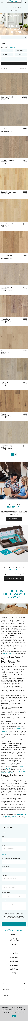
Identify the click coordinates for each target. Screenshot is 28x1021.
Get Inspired (6, 989)
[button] (21, 2)
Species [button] (20, 54)
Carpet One (3, 15)
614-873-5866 (14, 10)
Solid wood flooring (18, 728)
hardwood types (15, 739)
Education (6, 995)
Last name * (4, 845)
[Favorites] (23, 2)
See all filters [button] (13, 63)
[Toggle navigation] (2, 2)
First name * (4, 836)
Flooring (10, 15)
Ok (14, 1016)
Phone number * (5, 866)
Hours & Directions (14, 940)
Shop (4, 983)
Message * (4, 900)
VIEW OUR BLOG (13, 518)
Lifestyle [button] (20, 50)
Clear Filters (13, 47)
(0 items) (25, 2)
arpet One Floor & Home (9, 653)
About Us (5, 1001)
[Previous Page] (10, 454)
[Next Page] (18, 454)
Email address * (5, 875)
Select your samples (12, 578)
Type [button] (6, 50)
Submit (14, 924)
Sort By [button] (22, 68)
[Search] (26, 37)
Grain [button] (13, 59)
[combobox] (13, 37)
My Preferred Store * (6, 892)
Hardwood (16, 15)
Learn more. (5, 1014)
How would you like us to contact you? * (11, 858)
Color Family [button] (6, 54)
